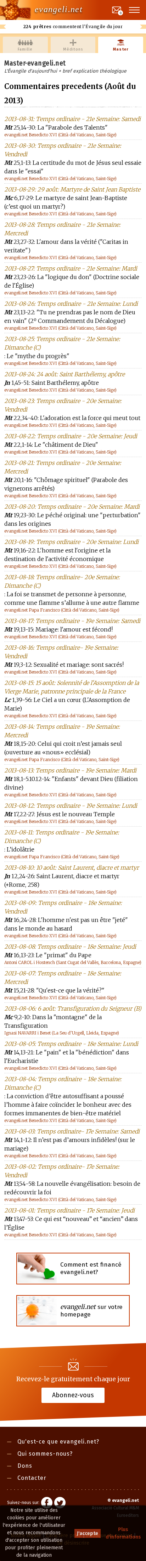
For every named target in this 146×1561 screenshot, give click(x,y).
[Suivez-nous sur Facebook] (46, 1503)
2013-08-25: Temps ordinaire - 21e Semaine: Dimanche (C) (62, 343)
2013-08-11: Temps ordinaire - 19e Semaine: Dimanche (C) (61, 836)
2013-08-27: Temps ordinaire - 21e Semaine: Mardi (70, 268)
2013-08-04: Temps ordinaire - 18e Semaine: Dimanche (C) (63, 1083)
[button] (134, 10)
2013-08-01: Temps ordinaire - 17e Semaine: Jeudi (69, 1210)
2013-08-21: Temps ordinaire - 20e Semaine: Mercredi (62, 467)
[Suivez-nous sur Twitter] (60, 1503)
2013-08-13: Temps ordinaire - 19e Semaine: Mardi (70, 770)
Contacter (31, 1477)
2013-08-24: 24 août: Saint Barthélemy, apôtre (64, 374)
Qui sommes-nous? (45, 1453)
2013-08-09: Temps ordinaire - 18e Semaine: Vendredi (63, 907)
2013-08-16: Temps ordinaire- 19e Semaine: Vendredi (61, 652)
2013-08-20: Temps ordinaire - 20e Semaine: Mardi (72, 506)
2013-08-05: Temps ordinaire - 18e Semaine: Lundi (71, 1043)
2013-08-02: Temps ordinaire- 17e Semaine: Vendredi (61, 1171)
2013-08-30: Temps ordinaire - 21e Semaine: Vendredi (62, 150)
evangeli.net (59, 9)
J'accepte (87, 1533)
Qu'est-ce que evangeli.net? (58, 1441)
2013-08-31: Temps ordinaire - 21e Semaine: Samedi (72, 118)
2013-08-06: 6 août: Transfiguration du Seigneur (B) (72, 1008)
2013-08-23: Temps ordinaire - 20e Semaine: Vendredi (63, 405)
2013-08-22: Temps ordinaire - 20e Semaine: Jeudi (70, 436)
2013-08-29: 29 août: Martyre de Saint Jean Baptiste (72, 189)
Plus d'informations (123, 1533)
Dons (24, 1465)
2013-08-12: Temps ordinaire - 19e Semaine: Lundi (70, 805)
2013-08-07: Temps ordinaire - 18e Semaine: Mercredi (62, 977)
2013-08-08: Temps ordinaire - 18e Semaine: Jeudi (70, 946)
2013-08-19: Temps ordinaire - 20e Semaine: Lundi (71, 541)
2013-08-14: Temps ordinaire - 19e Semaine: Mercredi (62, 731)
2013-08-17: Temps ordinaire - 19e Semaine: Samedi (72, 620)
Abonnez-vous (73, 1395)
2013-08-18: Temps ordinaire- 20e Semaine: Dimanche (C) (62, 581)
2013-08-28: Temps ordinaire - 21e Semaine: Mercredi (62, 229)
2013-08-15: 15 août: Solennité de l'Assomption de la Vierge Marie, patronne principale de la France (71, 687)
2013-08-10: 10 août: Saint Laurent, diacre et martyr (71, 867)
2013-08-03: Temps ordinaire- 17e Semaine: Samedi (72, 1131)
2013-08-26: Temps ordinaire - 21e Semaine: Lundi (71, 303)
